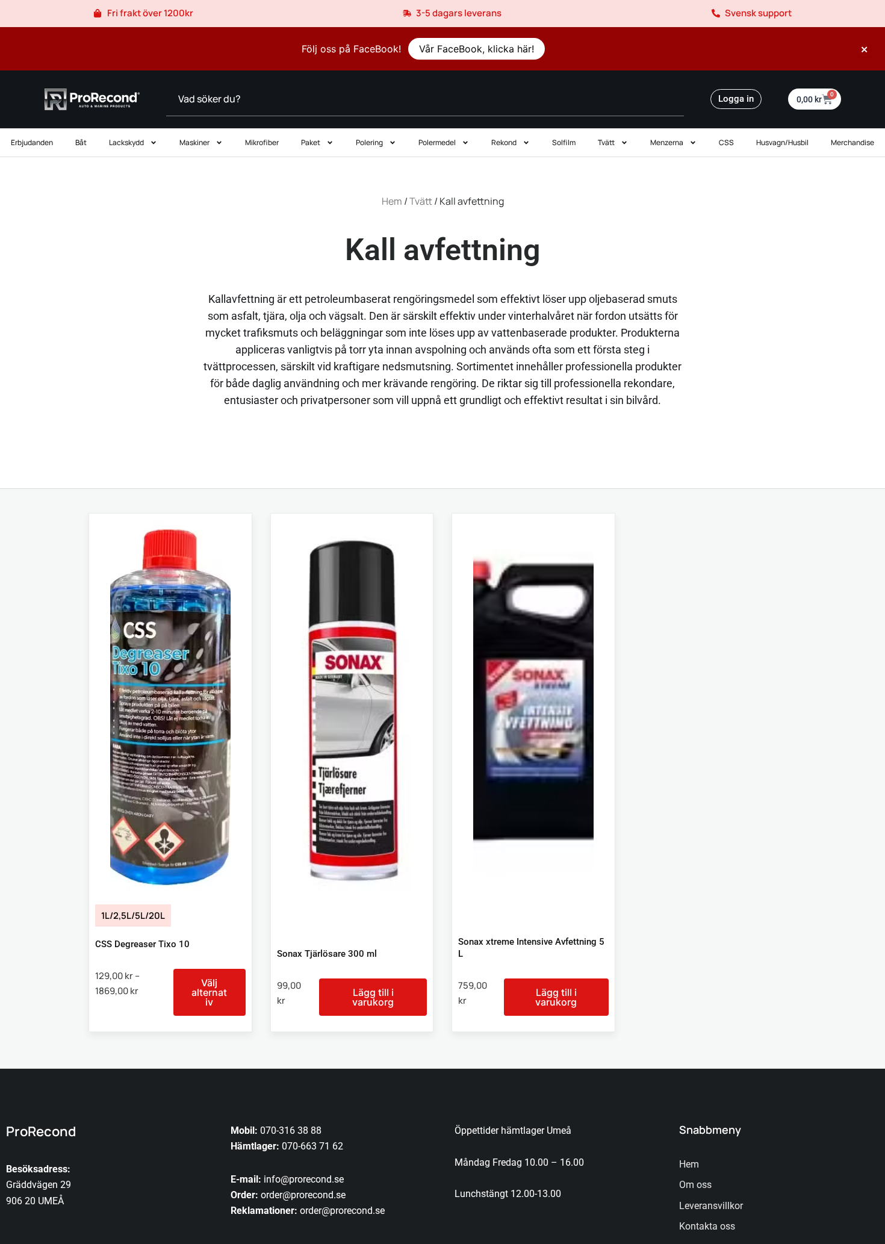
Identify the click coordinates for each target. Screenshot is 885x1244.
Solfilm (564, 142)
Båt (81, 142)
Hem (392, 201)
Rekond (504, 142)
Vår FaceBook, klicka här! (476, 49)
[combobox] (425, 99)
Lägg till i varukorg (373, 997)
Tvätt (606, 142)
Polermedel (437, 142)
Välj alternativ (209, 992)
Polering (369, 142)
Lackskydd (126, 142)
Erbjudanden (32, 142)
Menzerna (666, 142)
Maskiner (194, 142)
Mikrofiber (262, 142)
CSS (726, 142)
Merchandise (852, 142)
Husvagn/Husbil (782, 142)
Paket (310, 142)
